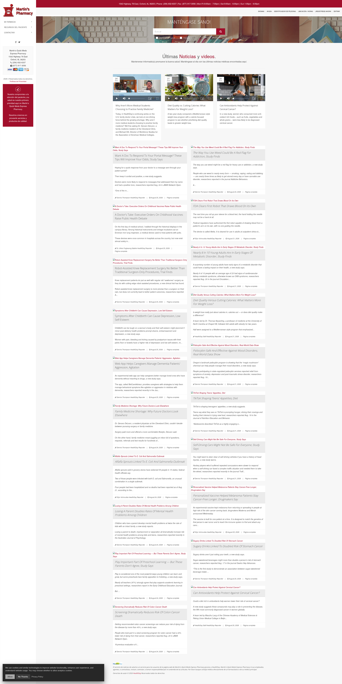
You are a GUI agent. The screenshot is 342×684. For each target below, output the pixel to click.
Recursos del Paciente (15, 27)
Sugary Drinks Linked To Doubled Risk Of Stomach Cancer (228, 546)
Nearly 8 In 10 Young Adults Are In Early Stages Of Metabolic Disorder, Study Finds (222, 254)
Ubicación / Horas (305, 11)
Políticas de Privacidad (18, 81)
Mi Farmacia (10, 22)
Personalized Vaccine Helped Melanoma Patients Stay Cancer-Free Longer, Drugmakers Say (225, 497)
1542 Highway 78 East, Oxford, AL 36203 (137, 3)
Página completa (173, 197)
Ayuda (269, 11)
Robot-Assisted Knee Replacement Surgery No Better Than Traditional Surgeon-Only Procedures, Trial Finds (150, 270)
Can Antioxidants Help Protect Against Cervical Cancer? (226, 593)
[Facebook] (15, 42)
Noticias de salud (167, 37)
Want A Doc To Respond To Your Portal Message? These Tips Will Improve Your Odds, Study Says (148, 157)
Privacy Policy (37, 677)
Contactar (9, 32)
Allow (10, 677)
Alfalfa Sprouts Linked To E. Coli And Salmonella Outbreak (150, 461)
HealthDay (137, 673)
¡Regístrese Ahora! (323, 11)
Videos (187, 37)
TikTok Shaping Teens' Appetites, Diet (215, 398)
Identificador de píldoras (285, 11)
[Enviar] (220, 31)
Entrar (337, 11)
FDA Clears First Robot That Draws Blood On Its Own (224, 206)
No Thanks (23, 677)
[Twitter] (19, 42)
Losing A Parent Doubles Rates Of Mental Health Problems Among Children (144, 513)
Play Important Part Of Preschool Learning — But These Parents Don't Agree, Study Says (148, 563)
